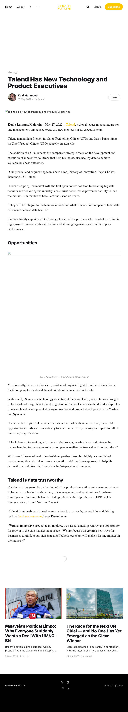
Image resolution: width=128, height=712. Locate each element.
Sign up (65, 688)
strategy (13, 72)
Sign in (98, 6)
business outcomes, (30, 516)
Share (114, 97)
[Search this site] (87, 6)
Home (8, 6)
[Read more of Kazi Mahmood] (12, 97)
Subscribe (114, 6)
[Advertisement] (64, 37)
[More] (37, 7)
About (21, 6)
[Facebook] (68, 682)
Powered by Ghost (114, 685)
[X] (62, 682)
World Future (11, 685)
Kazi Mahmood (28, 95)
